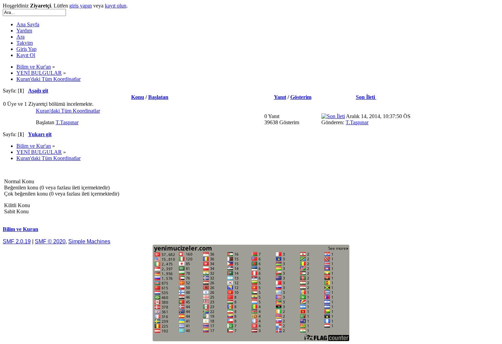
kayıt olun (115, 6)
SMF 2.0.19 (17, 241)
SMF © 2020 (50, 241)
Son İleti (366, 97)
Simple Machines (89, 241)
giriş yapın (80, 6)
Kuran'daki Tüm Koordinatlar (68, 111)
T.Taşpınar (67, 122)
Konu (137, 97)
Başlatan (158, 97)
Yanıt (280, 97)
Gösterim (300, 97)
